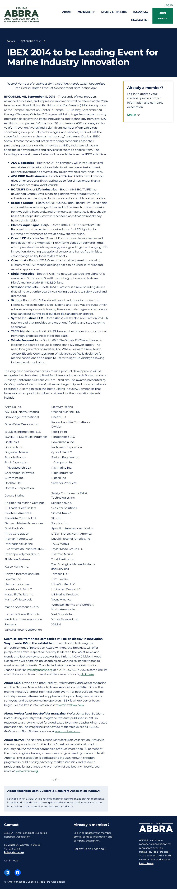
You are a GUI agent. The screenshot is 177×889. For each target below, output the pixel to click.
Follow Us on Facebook (90, 849)
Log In (131, 114)
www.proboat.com (67, 731)
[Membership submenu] (96, 11)
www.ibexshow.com (70, 705)
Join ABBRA (162, 15)
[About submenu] (72, 11)
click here (87, 674)
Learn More (146, 863)
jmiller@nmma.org (40, 670)
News (11, 41)
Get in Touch (11, 860)
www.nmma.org (27, 771)
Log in (168, 5)
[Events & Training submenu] (128, 11)
